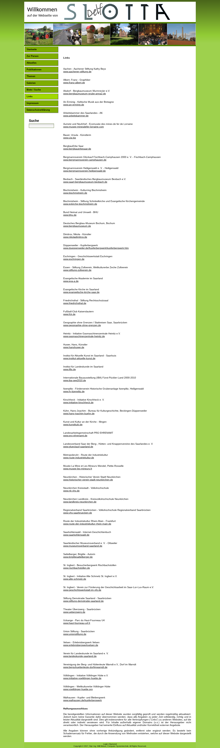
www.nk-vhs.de (71, 490)
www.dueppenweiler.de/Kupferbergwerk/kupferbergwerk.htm (96, 248)
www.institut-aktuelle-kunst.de (79, 358)
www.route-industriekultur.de (78, 457)
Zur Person (32, 56)
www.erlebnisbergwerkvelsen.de (80, 645)
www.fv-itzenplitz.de (74, 391)
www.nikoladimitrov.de (75, 237)
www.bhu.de (69, 215)
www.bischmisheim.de (75, 192)
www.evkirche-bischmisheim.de (80, 204)
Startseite (32, 49)
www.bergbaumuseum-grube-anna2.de (84, 93)
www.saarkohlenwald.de (76, 534)
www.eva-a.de (71, 281)
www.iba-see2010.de (74, 380)
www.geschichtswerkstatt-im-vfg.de (82, 590)
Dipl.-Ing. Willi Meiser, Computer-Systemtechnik (109, 746)
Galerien (31, 83)
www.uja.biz (69, 137)
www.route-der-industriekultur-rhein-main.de (87, 523)
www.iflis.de (69, 369)
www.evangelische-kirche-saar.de (81, 292)
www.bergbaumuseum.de (77, 226)
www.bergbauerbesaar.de (77, 148)
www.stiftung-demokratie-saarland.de (83, 601)
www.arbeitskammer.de (76, 115)
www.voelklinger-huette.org (78, 689)
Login (105, 744)
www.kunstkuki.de (72, 424)
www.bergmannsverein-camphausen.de (84, 159)
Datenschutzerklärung (38, 110)
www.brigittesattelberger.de (78, 556)
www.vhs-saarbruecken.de (77, 512)
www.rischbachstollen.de (76, 568)
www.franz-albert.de (74, 82)
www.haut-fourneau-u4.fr (76, 623)
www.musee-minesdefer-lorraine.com (83, 126)
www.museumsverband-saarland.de (82, 545)
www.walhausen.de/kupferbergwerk (82, 700)
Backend (113, 744)
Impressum (33, 103)
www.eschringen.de (73, 259)
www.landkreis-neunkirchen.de (79, 501)
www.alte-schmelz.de (74, 579)
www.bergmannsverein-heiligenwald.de (84, 170)
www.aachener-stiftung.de (77, 71)
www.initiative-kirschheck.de (78, 402)
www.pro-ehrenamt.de (75, 435)
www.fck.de (69, 314)
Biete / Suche (34, 89)
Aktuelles (31, 63)
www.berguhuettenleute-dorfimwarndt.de (85, 667)
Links (29, 96)
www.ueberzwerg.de (74, 612)
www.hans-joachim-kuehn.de (79, 413)
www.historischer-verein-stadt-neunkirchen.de (88, 479)
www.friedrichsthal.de (74, 303)
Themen (31, 76)
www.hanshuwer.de (73, 347)
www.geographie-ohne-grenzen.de (82, 325)
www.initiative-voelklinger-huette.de (82, 678)
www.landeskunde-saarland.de (80, 656)
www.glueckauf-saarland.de (78, 446)
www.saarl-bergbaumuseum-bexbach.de (85, 181)
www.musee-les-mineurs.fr (77, 468)
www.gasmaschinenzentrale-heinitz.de (84, 336)
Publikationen (34, 69)
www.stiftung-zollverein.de (77, 270)
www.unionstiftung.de (74, 634)
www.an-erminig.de (73, 104)
